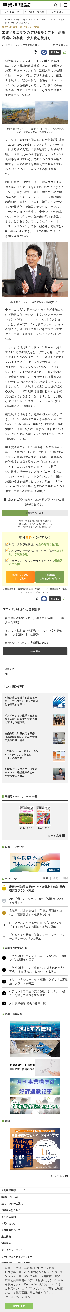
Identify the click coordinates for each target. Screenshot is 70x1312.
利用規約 (6, 1243)
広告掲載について (11, 1230)
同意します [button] (19, 1306)
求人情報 (6, 1236)
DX (7, 674)
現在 (45, 878)
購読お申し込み (9, 1197)
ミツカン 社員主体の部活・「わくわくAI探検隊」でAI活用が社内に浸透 (33, 632)
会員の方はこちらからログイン (50, 577)
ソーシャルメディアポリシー (17, 1256)
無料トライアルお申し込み (20, 577)
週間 (55, 878)
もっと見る (35, 651)
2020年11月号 (19, 20)
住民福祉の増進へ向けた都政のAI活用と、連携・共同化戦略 (36, 620)
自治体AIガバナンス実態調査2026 (26, 642)
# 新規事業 (58, 12)
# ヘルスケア (12, 12)
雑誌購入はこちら (11, 1210)
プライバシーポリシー (13, 1250)
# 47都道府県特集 (35, 12)
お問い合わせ (8, 1223)
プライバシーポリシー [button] (19, 1297)
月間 (65, 878)
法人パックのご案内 (12, 1203)
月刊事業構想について (13, 1190)
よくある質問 (8, 1216)
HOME (7, 20)
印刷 (53, 52)
